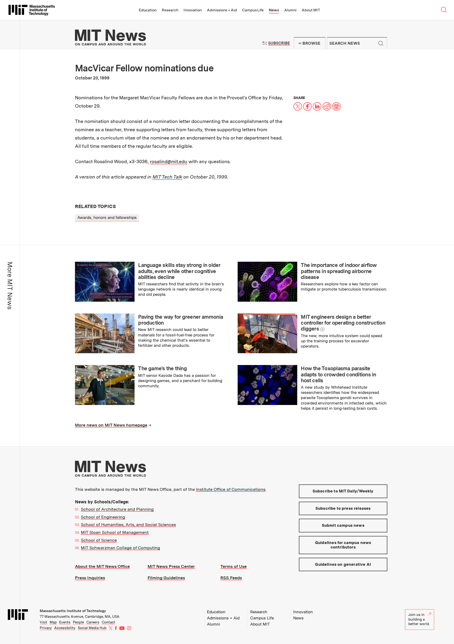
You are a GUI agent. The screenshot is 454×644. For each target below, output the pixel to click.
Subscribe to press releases (343, 508)
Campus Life (253, 10)
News (274, 10)
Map (53, 622)
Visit (43, 622)
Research (170, 10)
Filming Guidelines (166, 577)
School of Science (99, 540)
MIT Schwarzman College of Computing (120, 547)
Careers (92, 622)
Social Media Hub (92, 628)
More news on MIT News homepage (111, 424)
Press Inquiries (90, 577)
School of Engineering (103, 516)
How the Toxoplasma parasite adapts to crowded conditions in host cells (338, 374)
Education (148, 10)
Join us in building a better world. (419, 619)
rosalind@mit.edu (168, 161)
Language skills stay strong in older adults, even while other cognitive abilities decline (179, 271)
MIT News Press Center (171, 566)
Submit (381, 43)
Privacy (46, 628)
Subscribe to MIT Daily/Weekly (343, 491)
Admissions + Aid (222, 10)
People (78, 622)
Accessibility (64, 628)
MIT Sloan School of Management (115, 532)
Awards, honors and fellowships (107, 217)
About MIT (311, 10)
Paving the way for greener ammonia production (180, 320)
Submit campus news (343, 525)
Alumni (290, 10)
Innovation (192, 10)
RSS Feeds (231, 577)
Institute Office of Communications (230, 489)
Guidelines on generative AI (343, 564)
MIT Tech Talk (167, 177)
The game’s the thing (162, 368)
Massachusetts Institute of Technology (73, 611)
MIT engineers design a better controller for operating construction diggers (343, 323)
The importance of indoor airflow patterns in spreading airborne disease (339, 271)
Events (64, 622)
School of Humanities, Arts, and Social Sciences (128, 524)
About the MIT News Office (102, 566)
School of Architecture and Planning (117, 509)
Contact (108, 622)
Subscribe (279, 43)
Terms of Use (233, 566)
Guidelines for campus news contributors (343, 545)
